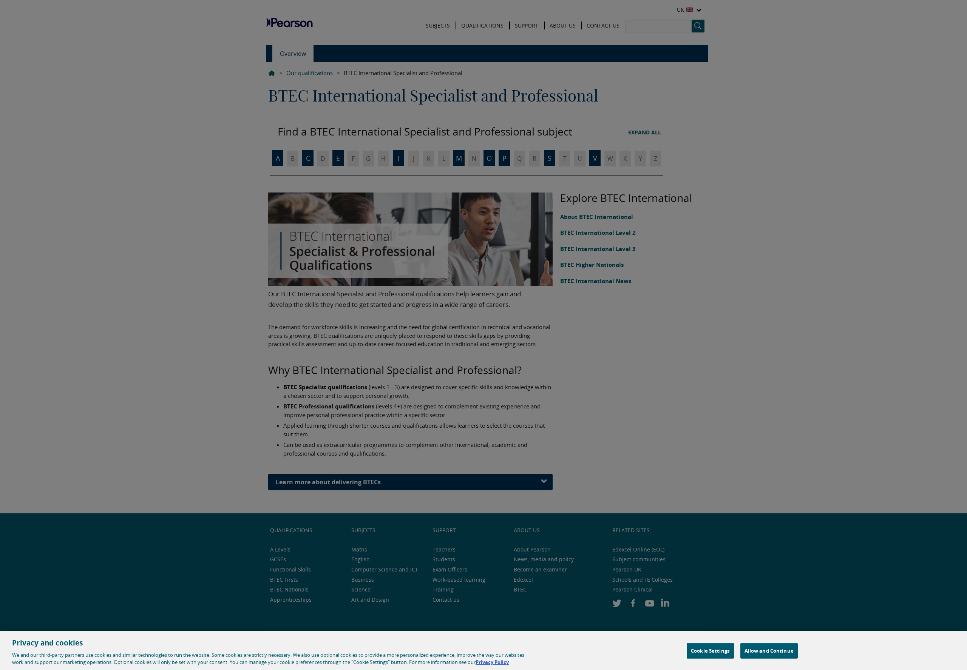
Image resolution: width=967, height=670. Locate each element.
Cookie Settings (710, 650)
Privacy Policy (492, 662)
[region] (483, 650)
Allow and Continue (769, 650)
